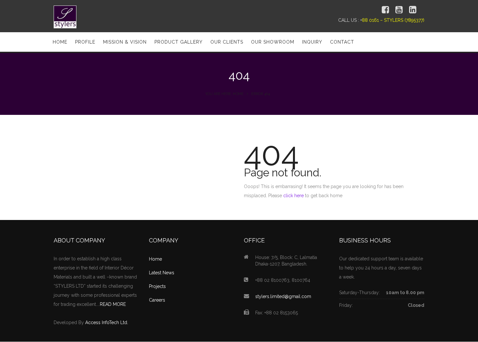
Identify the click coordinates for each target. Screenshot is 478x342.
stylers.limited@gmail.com (283, 296)
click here (293, 195)
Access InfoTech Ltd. (106, 322)
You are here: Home (224, 94)
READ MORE (113, 304)
